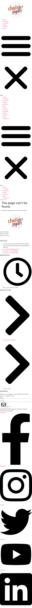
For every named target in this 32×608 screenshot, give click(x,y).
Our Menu (5, 21)
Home (4, 19)
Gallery (5, 25)
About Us (5, 26)
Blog (4, 28)
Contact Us (6, 118)
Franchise (5, 23)
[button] (16, 62)
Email (1, 397)
